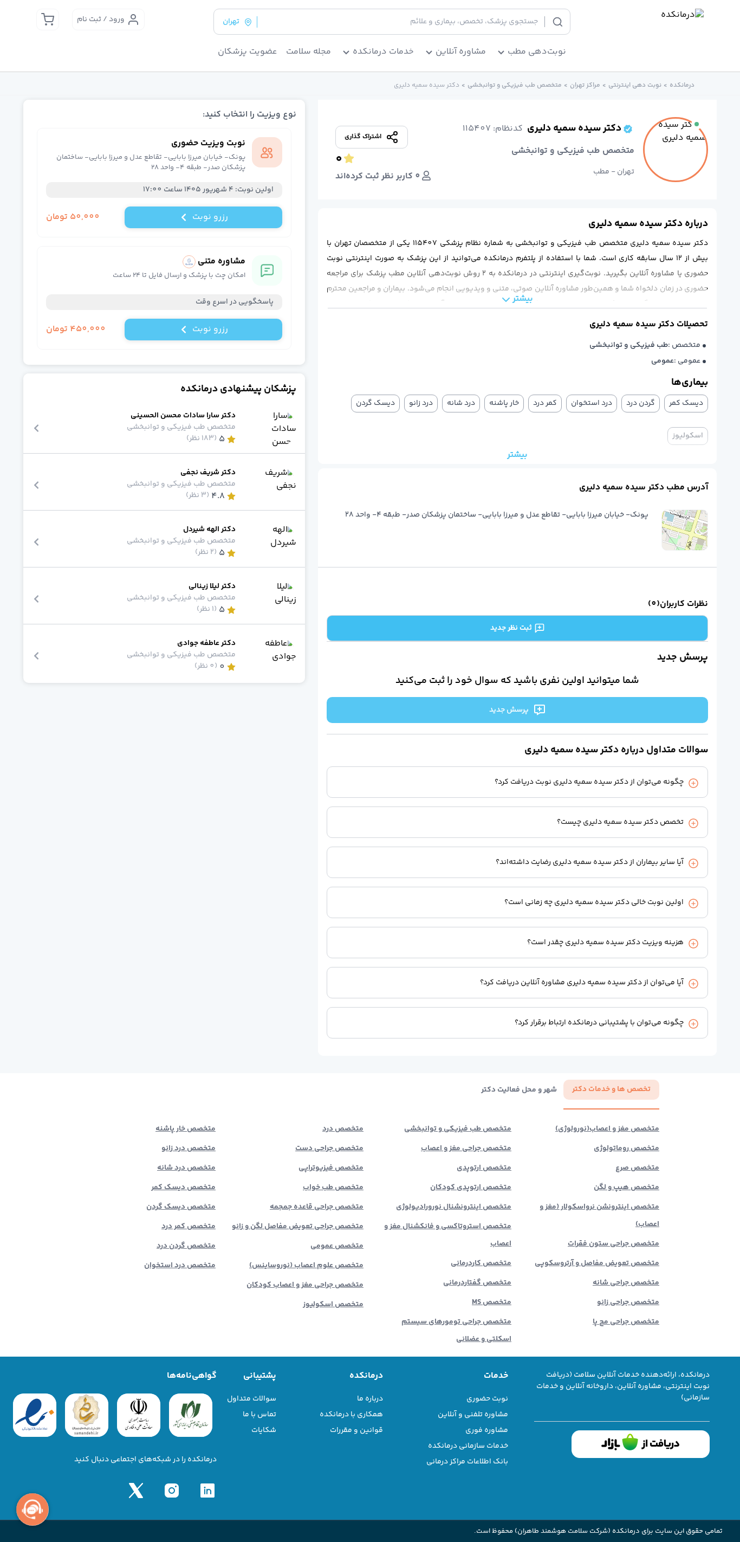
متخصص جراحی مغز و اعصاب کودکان (304, 1285)
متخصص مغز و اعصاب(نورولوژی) (607, 1129)
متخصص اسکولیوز (333, 1305)
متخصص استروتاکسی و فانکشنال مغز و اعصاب (447, 1235)
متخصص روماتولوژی (626, 1148)
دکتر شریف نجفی (208, 473)
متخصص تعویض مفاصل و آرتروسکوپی (597, 1263)
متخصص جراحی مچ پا (626, 1322)
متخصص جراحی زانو (628, 1302)
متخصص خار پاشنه (185, 1129)
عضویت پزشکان (247, 52)
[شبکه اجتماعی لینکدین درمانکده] (207, 1490)
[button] (684, 530)
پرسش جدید (509, 710)
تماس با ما (259, 1415)
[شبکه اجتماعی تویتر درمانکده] (136, 1490)
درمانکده (682, 86)
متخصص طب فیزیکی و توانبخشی (515, 86)
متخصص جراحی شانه (626, 1283)
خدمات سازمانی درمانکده (468, 1446)
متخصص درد (342, 1129)
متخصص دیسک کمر (183, 1187)
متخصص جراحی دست (329, 1148)
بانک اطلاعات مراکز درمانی (467, 1462)
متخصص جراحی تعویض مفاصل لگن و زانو (297, 1227)
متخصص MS (491, 1302)
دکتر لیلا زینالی (212, 586)
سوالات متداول (251, 1399)
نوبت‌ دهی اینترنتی (634, 86)
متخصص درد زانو (188, 1148)
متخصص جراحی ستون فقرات (613, 1244)
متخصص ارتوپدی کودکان (470, 1187)
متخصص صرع (637, 1168)
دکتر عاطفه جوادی (206, 643)
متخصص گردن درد (186, 1246)
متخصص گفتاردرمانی (477, 1283)
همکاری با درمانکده (351, 1415)
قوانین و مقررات (356, 1430)
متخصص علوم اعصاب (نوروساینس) (306, 1266)
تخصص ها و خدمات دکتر (611, 1089)
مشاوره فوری (486, 1430)
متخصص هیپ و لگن (626, 1187)
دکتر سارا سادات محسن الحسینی (183, 416)
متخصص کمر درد (188, 1227)
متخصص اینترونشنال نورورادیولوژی (453, 1207)
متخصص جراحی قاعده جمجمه (316, 1207)
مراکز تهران (585, 86)
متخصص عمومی (336, 1246)
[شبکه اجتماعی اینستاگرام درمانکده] (172, 1490)
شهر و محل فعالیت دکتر (519, 1090)
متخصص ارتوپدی (484, 1168)
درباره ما (370, 1399)
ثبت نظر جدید (511, 628)
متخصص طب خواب (333, 1187)
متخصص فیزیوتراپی (330, 1168)
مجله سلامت (308, 52)
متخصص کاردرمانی (481, 1263)
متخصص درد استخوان (180, 1266)
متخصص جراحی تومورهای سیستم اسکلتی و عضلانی (456, 1330)
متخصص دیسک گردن (181, 1207)
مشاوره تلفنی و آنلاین (473, 1415)
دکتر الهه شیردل (209, 529)
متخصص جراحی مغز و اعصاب (466, 1148)
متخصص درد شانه (186, 1168)
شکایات (263, 1430)
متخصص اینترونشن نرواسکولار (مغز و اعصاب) (599, 1215)
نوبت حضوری (487, 1399)
